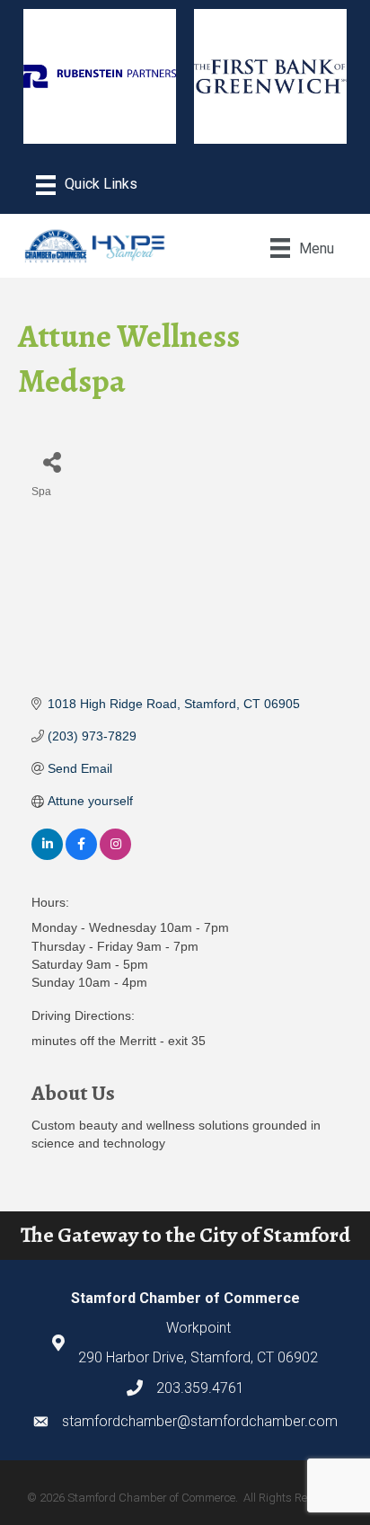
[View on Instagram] (115, 855)
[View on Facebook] (81, 855)
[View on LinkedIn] (47, 855)
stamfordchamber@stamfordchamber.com (200, 1421)
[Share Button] (51, 461)
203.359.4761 (200, 1387)
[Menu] (86, 185)
